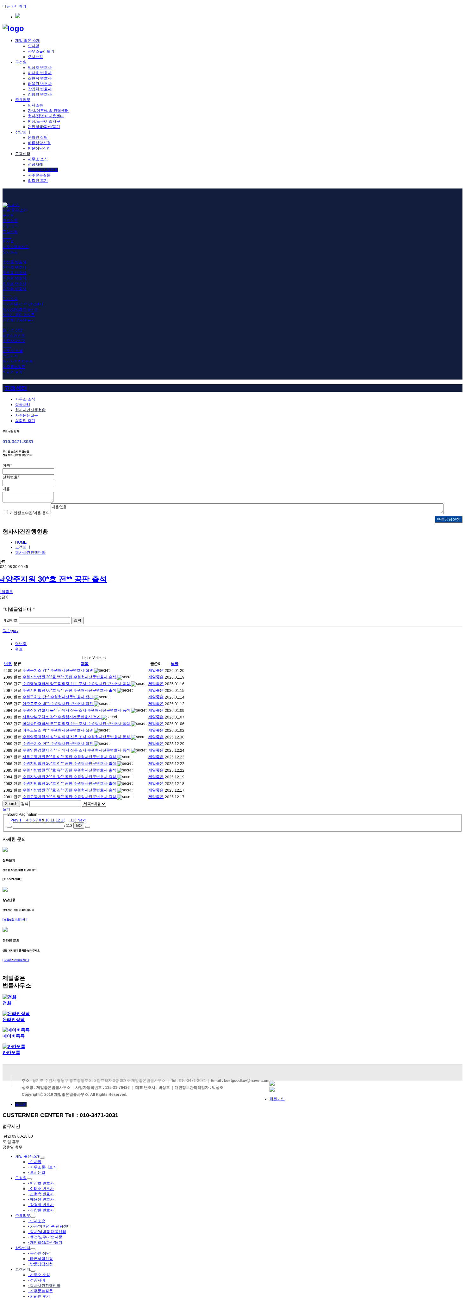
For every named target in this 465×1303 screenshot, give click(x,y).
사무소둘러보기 (41, 51)
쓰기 (6, 809)
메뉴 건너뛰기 (14, 6)
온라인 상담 (38, 137)
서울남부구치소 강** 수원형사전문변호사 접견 (62, 717)
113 (73, 820)
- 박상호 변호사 (41, 1183)
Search (11, 804)
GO (79, 825)
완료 (19, 649)
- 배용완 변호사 (41, 1199)
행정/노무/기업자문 (44, 121)
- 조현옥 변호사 (41, 1194)
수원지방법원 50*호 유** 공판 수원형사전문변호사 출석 (69, 770)
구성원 (21, 62)
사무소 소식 (38, 159)
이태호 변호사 (40, 73)
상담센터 (22, 132)
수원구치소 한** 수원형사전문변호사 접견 (58, 743)
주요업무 (22, 100)
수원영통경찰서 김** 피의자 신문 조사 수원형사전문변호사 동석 (76, 750)
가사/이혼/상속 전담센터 (48, 110)
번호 (8, 663)
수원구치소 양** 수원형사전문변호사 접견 (58, 670)
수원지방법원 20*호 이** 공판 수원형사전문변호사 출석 (69, 763)
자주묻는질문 (39, 175)
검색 (24, 804)
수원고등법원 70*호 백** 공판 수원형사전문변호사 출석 (69, 797)
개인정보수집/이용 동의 (30, 513)
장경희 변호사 (40, 89)
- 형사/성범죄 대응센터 (47, 1232)
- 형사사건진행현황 (44, 1285)
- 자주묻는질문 (40, 1291)
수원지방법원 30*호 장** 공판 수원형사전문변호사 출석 (69, 777)
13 (63, 820)
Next (82, 820)
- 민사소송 (36, 1221)
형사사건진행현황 (43, 170)
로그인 (21, 1104)
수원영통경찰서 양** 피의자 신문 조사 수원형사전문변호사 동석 (76, 683)
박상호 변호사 (40, 67)
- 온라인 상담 (39, 1253)
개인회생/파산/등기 (44, 127)
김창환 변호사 (40, 94)
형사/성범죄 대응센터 (46, 116)
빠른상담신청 (39, 143)
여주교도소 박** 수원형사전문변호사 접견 (58, 703)
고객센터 (22, 153)
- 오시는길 (36, 1172)
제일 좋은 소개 (27, 40)
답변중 (21, 644)
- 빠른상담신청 (40, 1258)
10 (47, 820)
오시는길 (35, 56)
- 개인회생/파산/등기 (45, 1242)
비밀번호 (10, 620)
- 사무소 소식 (39, 1275)
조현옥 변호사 (40, 78)
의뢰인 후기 (38, 180)
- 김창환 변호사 (41, 1210)
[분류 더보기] (16, 639)
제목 (85, 663)
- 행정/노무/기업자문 (45, 1237)
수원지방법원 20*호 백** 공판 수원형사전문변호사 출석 (69, 677)
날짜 (174, 663)
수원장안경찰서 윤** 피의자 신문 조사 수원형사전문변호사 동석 (76, 710)
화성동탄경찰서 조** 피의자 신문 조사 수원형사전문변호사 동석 (76, 723)
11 (53, 820)
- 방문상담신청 (40, 1264)
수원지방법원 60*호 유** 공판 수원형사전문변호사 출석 (69, 690)
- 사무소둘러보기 (42, 1167)
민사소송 (35, 105)
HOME (21, 542)
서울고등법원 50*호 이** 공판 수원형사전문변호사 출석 (69, 757)
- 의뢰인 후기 (39, 1296)
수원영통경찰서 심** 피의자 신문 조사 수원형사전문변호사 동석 (76, 737)
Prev (13, 820)
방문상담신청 (39, 148)
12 (58, 820)
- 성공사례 (36, 1280)
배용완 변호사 (40, 83)
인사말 (33, 46)
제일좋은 (156, 670)
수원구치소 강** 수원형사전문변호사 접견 (58, 697)
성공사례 (35, 164)
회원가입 (277, 1099)
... (23, 820)
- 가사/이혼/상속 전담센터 (49, 1226)
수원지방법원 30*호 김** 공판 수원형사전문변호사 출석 (69, 790)
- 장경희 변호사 (41, 1205)
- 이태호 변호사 (41, 1188)
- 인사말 (34, 1161)
